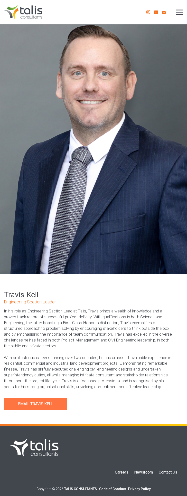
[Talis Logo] (34, 447)
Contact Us (168, 472)
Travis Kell (41, 404)
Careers (121, 472)
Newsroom (143, 472)
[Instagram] (148, 12)
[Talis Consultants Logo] (23, 12)
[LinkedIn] (156, 12)
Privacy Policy (139, 489)
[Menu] (179, 12)
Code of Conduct (112, 489)
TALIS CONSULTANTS (80, 489)
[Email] (164, 12)
